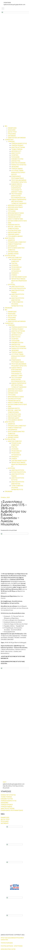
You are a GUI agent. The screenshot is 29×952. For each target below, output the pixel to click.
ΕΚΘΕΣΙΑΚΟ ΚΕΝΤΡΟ (14, 225)
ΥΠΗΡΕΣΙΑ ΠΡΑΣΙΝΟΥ (17, 145)
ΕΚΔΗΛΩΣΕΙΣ (11, 130)
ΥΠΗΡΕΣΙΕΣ (11, 141)
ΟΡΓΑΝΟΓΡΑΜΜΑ (13, 252)
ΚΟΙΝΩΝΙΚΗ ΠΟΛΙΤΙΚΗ (17, 159)
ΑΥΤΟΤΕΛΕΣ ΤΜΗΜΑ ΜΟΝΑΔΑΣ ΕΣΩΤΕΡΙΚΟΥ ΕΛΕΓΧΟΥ (18, 172)
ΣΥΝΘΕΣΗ (14, 275)
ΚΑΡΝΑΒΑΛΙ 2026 (13, 209)
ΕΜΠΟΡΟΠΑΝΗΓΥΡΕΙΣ (14, 232)
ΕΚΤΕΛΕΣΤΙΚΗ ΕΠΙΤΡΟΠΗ (18, 288)
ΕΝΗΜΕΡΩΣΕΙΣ (12, 128)
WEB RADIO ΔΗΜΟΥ (13, 234)
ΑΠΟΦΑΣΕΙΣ (14, 265)
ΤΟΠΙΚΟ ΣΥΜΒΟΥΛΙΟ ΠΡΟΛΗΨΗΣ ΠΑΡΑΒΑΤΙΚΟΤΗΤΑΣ (17, 304)
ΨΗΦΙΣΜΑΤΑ (15, 273)
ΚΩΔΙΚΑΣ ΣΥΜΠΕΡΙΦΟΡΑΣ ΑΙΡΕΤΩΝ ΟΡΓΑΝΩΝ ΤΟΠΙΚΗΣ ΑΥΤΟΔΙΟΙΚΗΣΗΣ (18, 201)
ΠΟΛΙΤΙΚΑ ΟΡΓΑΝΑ (10, 255)
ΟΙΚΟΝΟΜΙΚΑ (15, 167)
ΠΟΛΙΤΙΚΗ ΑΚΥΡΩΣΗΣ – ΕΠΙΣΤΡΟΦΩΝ (11, 946)
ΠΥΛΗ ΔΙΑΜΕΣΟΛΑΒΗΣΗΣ (15, 236)
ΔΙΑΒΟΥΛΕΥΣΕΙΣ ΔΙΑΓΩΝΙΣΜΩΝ (17, 138)
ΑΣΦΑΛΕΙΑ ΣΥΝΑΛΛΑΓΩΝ (8, 949)
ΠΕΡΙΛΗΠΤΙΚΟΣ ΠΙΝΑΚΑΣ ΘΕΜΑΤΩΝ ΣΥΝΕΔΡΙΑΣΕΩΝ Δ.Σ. (19, 281)
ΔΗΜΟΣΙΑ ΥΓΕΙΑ (15, 161)
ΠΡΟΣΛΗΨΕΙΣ (12, 134)
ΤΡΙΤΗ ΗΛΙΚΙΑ (12, 211)
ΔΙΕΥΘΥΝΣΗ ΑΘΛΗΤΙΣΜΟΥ (15, 207)
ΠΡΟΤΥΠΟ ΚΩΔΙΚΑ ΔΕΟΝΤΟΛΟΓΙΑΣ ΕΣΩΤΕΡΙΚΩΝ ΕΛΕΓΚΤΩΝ (18, 195)
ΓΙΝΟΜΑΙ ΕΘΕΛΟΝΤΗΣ (14, 217)
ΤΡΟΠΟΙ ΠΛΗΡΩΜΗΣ (7, 943)
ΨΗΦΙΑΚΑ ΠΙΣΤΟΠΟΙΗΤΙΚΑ (18, 165)
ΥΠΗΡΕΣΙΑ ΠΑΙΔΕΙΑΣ (17, 168)
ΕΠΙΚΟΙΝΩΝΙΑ (8, 308)
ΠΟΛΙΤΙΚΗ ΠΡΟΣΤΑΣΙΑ (14, 230)
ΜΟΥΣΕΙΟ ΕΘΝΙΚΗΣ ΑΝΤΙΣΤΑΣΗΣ (17, 221)
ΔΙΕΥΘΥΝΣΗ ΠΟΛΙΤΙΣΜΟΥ (15, 205)
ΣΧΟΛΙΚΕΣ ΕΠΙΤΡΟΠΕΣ (14, 215)
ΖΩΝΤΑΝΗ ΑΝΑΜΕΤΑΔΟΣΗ (19, 277)
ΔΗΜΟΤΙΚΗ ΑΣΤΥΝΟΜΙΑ (18, 147)
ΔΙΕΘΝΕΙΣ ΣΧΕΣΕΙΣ (13, 254)
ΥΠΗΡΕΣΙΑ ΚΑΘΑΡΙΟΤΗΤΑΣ (19, 143)
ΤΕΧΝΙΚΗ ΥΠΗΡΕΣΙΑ (16, 149)
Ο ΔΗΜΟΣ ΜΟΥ (9, 139)
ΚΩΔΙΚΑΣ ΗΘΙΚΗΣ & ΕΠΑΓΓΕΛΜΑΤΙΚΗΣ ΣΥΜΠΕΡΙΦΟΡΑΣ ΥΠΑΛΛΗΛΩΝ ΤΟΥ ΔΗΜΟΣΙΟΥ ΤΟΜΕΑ (16, 188)
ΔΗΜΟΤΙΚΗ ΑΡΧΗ (10, 238)
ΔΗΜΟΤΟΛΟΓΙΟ (15, 153)
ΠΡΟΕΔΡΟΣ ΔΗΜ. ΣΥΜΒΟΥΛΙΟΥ (17, 242)
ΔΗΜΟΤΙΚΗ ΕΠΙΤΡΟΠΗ (17, 286)
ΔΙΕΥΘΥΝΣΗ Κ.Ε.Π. (16, 151)
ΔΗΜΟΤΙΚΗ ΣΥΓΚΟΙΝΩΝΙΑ (18, 163)
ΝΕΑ (6, 126)
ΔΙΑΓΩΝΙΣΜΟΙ (12, 136)
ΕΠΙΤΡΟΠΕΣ (11, 284)
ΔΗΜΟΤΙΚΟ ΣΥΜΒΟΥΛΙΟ (15, 257)
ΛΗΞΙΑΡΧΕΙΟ (14, 155)
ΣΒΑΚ (9, 223)
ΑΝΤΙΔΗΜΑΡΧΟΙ (12, 246)
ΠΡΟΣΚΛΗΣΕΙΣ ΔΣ (16, 267)
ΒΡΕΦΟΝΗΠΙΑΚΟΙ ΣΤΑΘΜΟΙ (16, 213)
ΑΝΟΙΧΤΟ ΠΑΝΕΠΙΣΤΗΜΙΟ (15, 219)
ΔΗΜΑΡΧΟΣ (11, 240)
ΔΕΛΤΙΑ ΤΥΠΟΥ (12, 132)
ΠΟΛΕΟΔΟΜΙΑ (15, 157)
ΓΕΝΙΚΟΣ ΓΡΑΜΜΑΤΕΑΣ (14, 244)
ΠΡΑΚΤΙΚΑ (14, 263)
